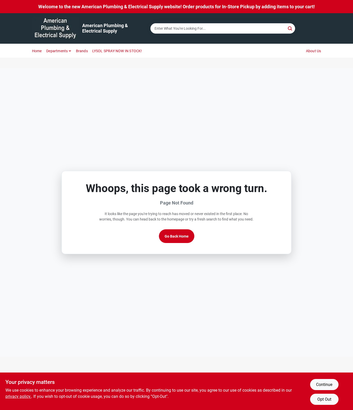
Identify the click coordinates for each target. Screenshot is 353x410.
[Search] (290, 28)
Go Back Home (177, 236)
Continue (324, 384)
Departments (57, 51)
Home (37, 51)
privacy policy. (18, 396)
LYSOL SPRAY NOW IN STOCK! (117, 51)
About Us (313, 51)
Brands (82, 51)
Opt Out (324, 399)
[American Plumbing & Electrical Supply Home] (55, 28)
